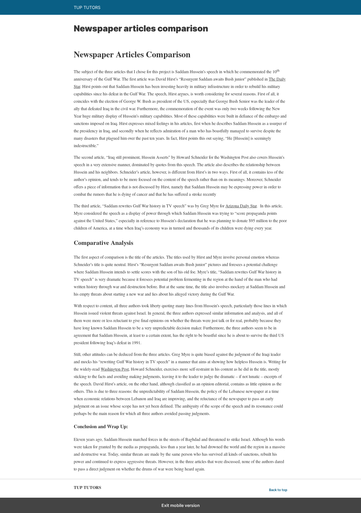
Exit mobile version (180, 505)
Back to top (278, 490)
